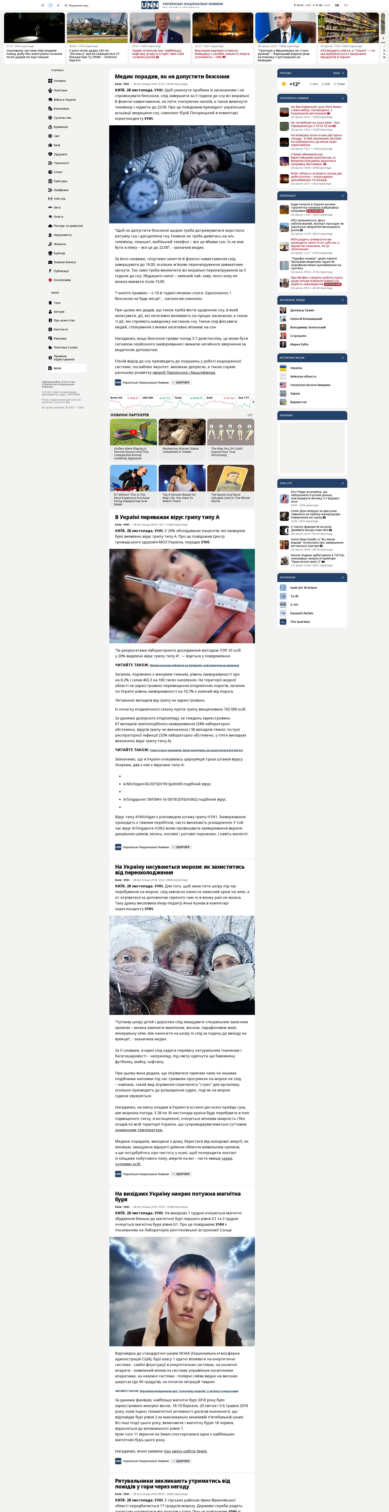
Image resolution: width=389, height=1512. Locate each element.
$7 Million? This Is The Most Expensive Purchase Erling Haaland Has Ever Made (132, 499)
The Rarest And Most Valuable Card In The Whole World (230, 497)
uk (337, 5)
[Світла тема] (43, 5)
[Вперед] (383, 38)
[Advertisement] (312, 447)
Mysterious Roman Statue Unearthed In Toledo (181, 450)
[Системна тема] (50, 5)
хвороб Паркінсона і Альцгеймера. (184, 372)
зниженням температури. (139, 1129)
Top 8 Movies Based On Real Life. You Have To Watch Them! (179, 497)
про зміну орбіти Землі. (185, 1451)
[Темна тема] (58, 5)
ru (346, 5)
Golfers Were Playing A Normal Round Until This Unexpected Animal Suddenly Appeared (131, 453)
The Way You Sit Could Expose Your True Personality (226, 451)
